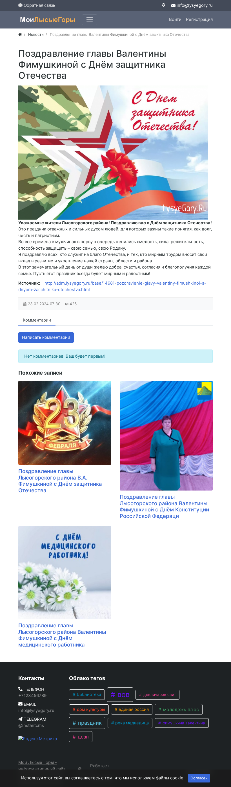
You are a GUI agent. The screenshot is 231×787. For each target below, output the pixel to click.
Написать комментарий (46, 337)
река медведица (131, 723)
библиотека (88, 694)
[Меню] (89, 19)
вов (122, 694)
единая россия (133, 709)
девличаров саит (159, 694)
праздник (89, 723)
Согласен (199, 778)
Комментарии (37, 320)
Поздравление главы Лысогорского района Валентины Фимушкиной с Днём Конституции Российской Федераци (164, 506)
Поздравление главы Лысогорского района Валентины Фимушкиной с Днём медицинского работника (62, 635)
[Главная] (20, 34)
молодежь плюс (180, 709)
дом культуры (90, 709)
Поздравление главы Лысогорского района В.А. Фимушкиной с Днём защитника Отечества (60, 481)
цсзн (82, 737)
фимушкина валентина (183, 723)
